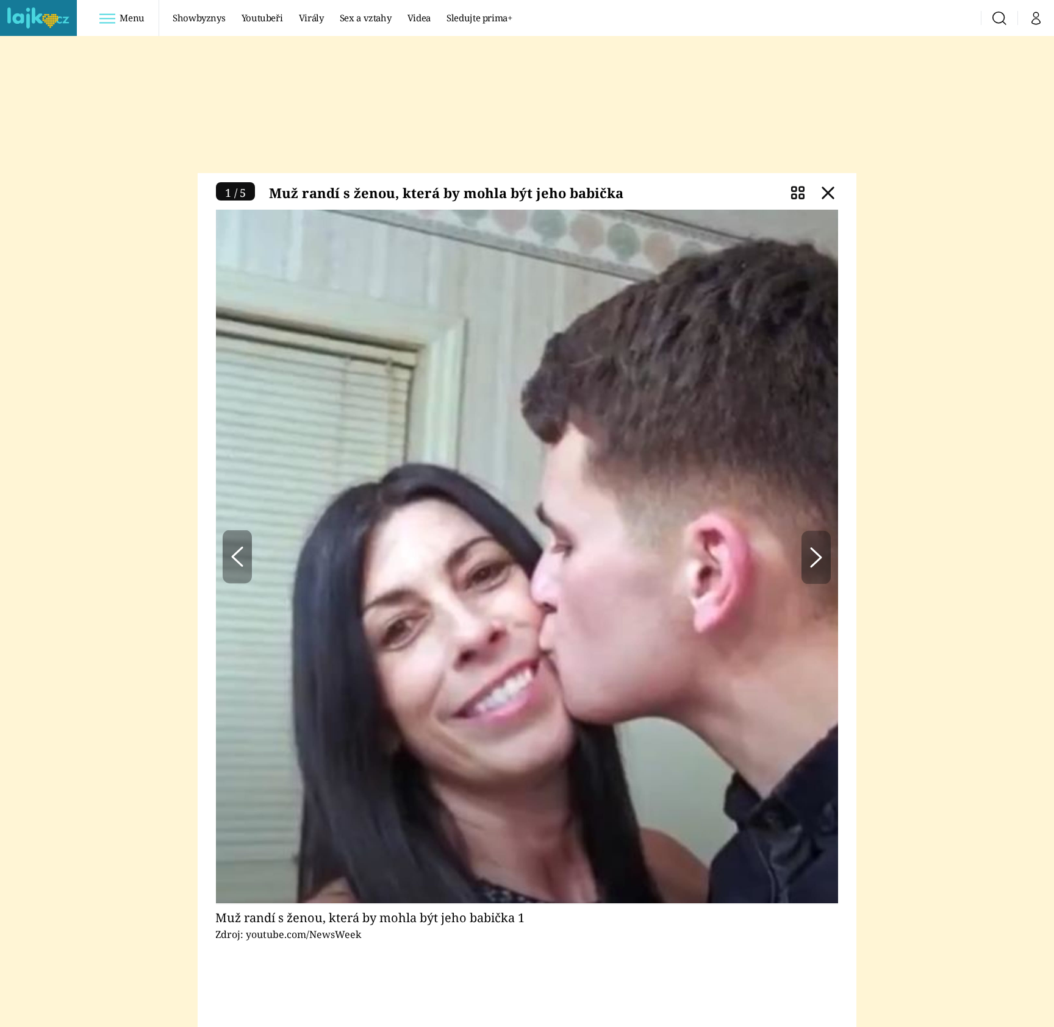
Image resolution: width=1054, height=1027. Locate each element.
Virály (311, 18)
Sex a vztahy (366, 18)
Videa (419, 18)
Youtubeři (262, 18)
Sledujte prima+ (479, 18)
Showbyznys (199, 18)
